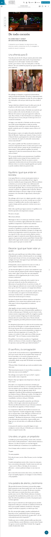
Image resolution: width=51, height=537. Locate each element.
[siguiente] (49, 269)
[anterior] (2, 269)
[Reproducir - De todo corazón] (11, 28)
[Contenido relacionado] (45, 6)
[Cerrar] (5, 18)
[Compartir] (5, 25)
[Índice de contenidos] (2, 6)
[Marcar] (5, 21)
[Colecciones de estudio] (39, 6)
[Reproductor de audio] (46, 532)
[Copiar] (5, 23)
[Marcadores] (42, 6)
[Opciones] (48, 6)
